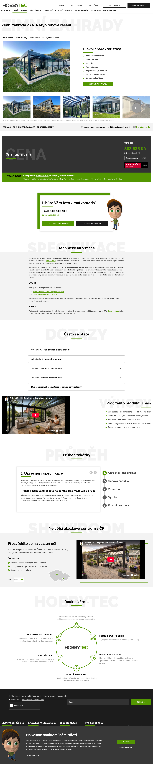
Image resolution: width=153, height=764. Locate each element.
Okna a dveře (81, 10)
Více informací (13, 580)
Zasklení (48, 10)
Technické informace (24, 127)
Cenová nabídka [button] (118, 479)
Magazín (62, 5)
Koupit (143, 158)
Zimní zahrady (19, 10)
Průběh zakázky (45, 127)
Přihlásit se (141, 702)
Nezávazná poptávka (98, 84)
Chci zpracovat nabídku (58, 223)
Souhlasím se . (28, 700)
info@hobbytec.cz (50, 215)
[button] (95, 472)
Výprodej (96, 10)
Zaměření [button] (114, 487)
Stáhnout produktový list (120, 127)
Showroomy (109, 10)
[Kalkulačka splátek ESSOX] (136, 165)
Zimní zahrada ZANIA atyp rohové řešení (44, 38)
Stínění (59, 10)
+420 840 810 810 (54, 211)
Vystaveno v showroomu (94, 127)
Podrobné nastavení (126, 747)
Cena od (7, 127)
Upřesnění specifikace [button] (122, 471)
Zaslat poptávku (143, 127)
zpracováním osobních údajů (33, 700)
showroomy (85, 179)
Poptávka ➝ (114, 5)
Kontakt (79, 5)
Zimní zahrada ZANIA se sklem (45, 294)
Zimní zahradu (114, 311)
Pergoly (5, 10)
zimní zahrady (51, 261)
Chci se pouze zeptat (92, 223)
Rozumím (126, 742)
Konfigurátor (139, 5)
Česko (96, 5)
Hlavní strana (8, 38)
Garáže (69, 10)
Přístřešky (35, 10)
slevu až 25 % (42, 175)
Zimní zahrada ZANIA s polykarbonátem (48, 292)
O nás (71, 5)
